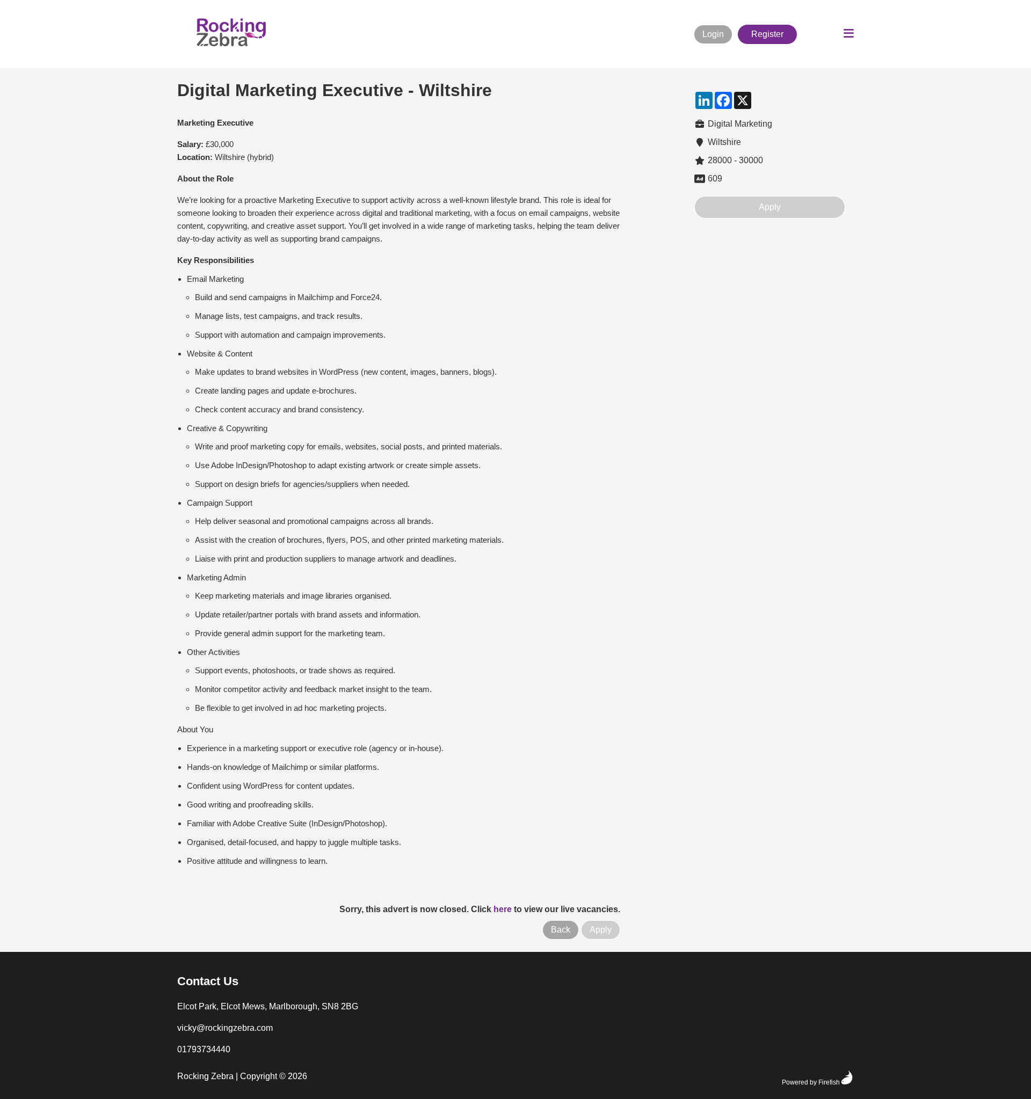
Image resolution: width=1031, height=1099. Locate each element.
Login (713, 34)
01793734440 (203, 1049)
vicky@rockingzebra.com (225, 1027)
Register (767, 34)
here (502, 909)
